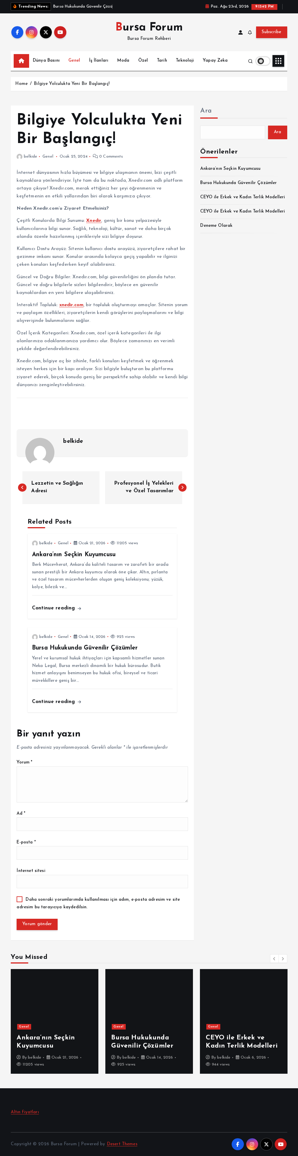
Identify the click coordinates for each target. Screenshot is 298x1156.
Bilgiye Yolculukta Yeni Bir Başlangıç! (71, 84)
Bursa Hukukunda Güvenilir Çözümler (238, 183)
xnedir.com (71, 305)
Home (21, 84)
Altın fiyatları (25, 1112)
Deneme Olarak (216, 226)
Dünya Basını (46, 60)
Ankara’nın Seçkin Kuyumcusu (230, 169)
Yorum (24, 762)
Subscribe (271, 32)
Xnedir (93, 220)
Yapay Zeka (215, 60)
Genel (74, 60)
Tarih (162, 60)
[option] (54, 1021)
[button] (274, 958)
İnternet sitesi (31, 871)
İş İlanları (99, 60)
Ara (206, 111)
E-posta (26, 842)
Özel (143, 60)
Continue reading (54, 608)
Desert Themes (122, 1144)
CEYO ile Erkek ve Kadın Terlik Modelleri (242, 197)
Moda (123, 60)
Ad (21, 813)
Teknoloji (185, 60)
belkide (30, 156)
